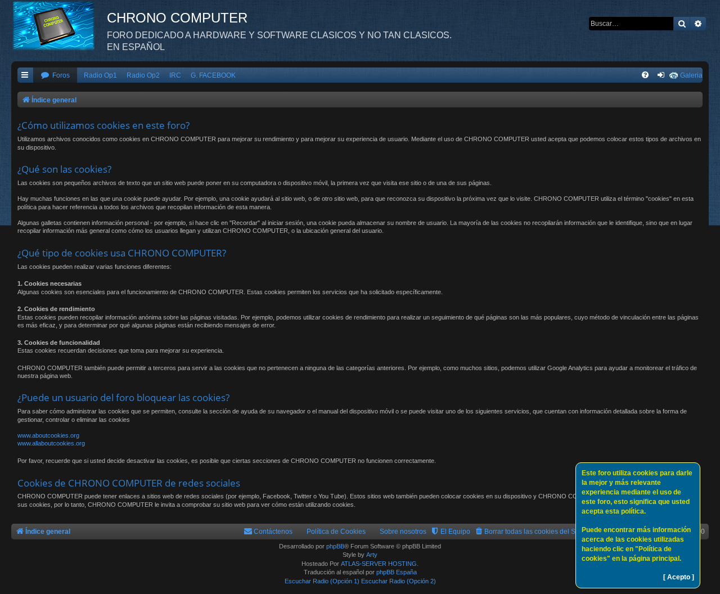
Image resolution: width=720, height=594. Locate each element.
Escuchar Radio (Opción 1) (322, 581)
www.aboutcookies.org (48, 435)
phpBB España (396, 572)
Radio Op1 (100, 75)
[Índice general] (59, 25)
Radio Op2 (143, 75)
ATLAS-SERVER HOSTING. (379, 563)
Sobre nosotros (403, 532)
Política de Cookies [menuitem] (336, 532)
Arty (371, 554)
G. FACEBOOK (213, 75)
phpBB (335, 546)
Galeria (691, 75)
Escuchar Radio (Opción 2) (398, 581)
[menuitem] (55, 75)
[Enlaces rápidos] (25, 75)
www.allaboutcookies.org (51, 443)
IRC (175, 75)
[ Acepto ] (678, 577)
